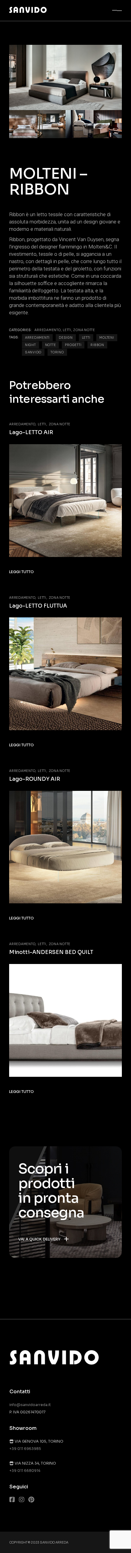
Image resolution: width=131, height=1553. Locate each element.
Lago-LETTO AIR (31, 432)
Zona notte (84, 330)
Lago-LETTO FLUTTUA (38, 606)
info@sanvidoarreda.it (30, 1404)
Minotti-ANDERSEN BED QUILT (51, 952)
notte (50, 345)
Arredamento (47, 330)
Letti (67, 330)
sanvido (33, 352)
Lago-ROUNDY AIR (34, 779)
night (30, 345)
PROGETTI (73, 345)
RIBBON (97, 345)
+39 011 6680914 (24, 1470)
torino (57, 352)
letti (86, 338)
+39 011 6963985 (25, 1448)
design (66, 338)
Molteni (106, 338)
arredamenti (37, 338)
